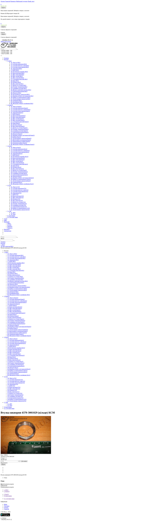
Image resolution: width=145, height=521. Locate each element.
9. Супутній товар (12, 217)
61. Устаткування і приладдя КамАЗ (21, 138)
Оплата (3, 1)
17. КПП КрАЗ (15, 155)
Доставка (6, 506)
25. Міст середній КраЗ (17, 162)
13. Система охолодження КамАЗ (20, 111)
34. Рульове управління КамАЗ (19, 129)
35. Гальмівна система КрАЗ (19, 173)
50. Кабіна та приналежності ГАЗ (20, 208)
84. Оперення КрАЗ (16, 182)
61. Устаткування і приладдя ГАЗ (20, 209)
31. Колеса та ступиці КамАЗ (19, 127)
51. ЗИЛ (13, 212)
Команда (9, 228)
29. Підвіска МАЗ (16, 82)
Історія (9, 225)
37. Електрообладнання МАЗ (19, 91)
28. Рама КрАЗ (15, 165)
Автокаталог (7, 231)
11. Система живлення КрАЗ (19, 149)
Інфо (5, 220)
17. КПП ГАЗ (14, 194)
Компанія (6, 222)
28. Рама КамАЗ (15, 123)
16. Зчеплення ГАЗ (16, 193)
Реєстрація (8, 41)
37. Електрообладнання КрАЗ (19, 174)
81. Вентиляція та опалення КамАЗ (21, 140)
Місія (8, 223)
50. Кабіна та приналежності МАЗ (20, 97)
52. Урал (13, 214)
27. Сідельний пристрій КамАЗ (20, 121)
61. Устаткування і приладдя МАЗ (20, 99)
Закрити (3, 7)
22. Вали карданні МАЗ (17, 73)
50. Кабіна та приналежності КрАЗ (21, 179)
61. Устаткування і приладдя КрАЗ (21, 181)
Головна (6, 58)
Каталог (6, 59)
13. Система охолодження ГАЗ (19, 191)
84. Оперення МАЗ (16, 100)
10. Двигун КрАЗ (16, 147)
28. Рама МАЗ (15, 80)
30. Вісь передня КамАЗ (18, 126)
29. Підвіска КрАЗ (16, 167)
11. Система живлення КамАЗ (19, 108)
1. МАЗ (9, 61)
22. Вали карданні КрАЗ (18, 158)
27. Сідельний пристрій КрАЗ (19, 164)
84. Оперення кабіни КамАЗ (19, 143)
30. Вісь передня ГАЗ (17, 200)
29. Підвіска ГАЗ (15, 199)
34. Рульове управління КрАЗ (19, 171)
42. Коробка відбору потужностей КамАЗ (22, 135)
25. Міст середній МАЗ (17, 77)
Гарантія (7, 1)
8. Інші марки (11, 215)
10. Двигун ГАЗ (15, 187)
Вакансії (9, 226)
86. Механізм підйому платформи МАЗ (22, 103)
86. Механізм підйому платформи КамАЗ (22, 144)
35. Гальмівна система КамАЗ (19, 131)
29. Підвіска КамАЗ (16, 124)
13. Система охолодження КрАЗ (20, 152)
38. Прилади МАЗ (16, 93)
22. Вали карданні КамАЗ (18, 115)
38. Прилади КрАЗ (16, 176)
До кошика (24, 461)
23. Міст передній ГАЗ (17, 197)
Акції (5, 218)
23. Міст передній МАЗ (17, 74)
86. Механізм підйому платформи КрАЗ (22, 184)
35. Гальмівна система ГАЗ (18, 205)
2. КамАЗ (10, 105)
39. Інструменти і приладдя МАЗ (20, 94)
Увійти (3, 41)
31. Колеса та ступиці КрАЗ (19, 170)
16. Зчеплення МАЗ (16, 68)
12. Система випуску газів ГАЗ (19, 190)
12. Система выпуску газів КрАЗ (20, 150)
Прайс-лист (31, 1)
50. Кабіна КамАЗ (16, 137)
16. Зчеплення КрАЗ (16, 153)
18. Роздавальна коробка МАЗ (19, 71)
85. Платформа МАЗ (16, 102)
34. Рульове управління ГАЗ (19, 203)
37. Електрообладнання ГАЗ (19, 206)
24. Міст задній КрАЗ (17, 161)
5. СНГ (9, 211)
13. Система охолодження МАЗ (20, 67)
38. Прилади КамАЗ (16, 134)
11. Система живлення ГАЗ (18, 188)
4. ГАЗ (9, 185)
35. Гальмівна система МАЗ (19, 88)
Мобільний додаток (21, 1)
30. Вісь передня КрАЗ (17, 168)
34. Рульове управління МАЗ (19, 87)
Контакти (6, 229)
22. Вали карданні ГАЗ (17, 196)
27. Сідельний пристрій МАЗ (19, 79)
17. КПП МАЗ (15, 70)
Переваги (13, 1)
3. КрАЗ (9, 146)
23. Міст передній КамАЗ (18, 117)
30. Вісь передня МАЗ (17, 84)
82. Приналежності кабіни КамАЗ (20, 141)
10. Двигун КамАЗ (16, 106)
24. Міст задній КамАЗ (17, 118)
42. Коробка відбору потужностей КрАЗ (22, 178)
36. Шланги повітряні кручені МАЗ (21, 90)
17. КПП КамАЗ (15, 114)
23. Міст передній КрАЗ (18, 159)
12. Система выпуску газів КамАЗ (20, 109)
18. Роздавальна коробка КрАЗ (19, 156)
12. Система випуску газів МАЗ (20, 65)
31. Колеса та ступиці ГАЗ (18, 202)
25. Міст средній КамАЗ (18, 120)
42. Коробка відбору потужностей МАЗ (22, 96)
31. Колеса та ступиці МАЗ (18, 85)
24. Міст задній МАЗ (17, 76)
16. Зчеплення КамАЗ (17, 112)
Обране (3, 464)
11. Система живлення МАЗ (19, 64)
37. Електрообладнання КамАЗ (20, 132)
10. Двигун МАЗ (15, 62)
